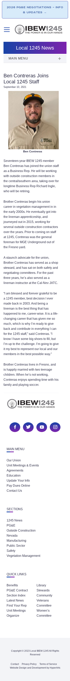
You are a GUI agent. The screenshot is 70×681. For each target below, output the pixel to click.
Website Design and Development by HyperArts (35, 667)
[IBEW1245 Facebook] (14, 426)
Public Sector (16, 545)
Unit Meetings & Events (23, 465)
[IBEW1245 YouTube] (41, 426)
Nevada (12, 535)
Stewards (43, 590)
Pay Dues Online (18, 485)
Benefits (12, 585)
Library (41, 585)
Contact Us (14, 490)
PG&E (11, 525)
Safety (11, 550)
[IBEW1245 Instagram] (55, 426)
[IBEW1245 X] (28, 426)
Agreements (15, 470)
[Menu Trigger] (6, 29)
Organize (13, 615)
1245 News (14, 520)
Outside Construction (21, 530)
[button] (35, 59)
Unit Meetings (16, 610)
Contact (15, 664)
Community (44, 595)
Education (14, 475)
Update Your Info (18, 480)
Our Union (14, 460)
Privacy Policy (29, 664)
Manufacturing (16, 540)
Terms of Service (48, 664)
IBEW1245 (40, 30)
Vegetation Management (23, 555)
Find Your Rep (17, 605)
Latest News (15, 600)
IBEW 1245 (35, 406)
